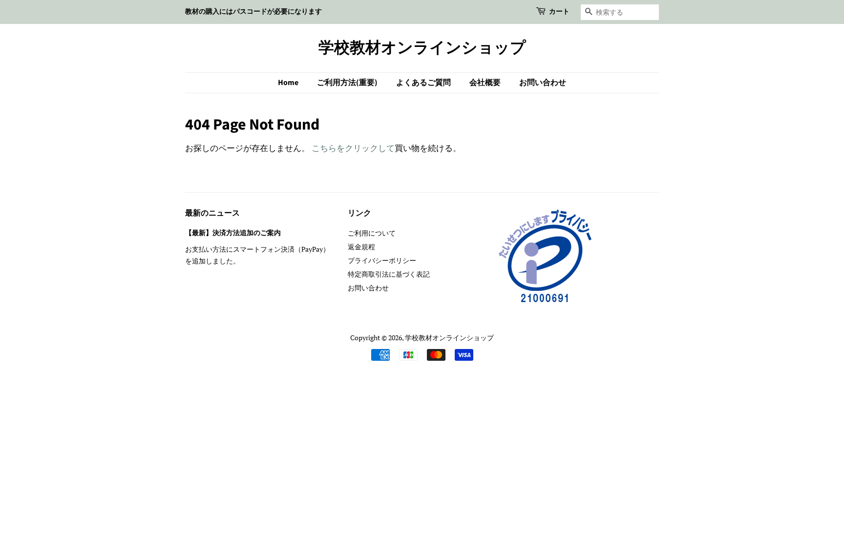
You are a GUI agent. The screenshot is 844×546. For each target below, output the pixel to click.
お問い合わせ (542, 82)
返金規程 (361, 246)
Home (288, 82)
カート (559, 12)
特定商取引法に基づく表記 (389, 274)
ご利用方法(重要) (347, 82)
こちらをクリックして (353, 147)
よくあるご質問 (423, 82)
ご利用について (372, 233)
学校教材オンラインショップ (422, 48)
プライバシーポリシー (382, 260)
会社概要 (485, 82)
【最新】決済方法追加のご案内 (233, 233)
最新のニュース (212, 213)
